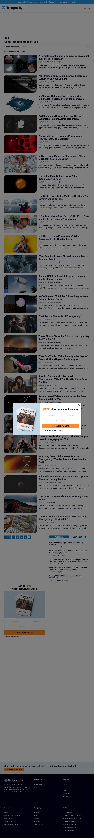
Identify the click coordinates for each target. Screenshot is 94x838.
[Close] (79, 405)
